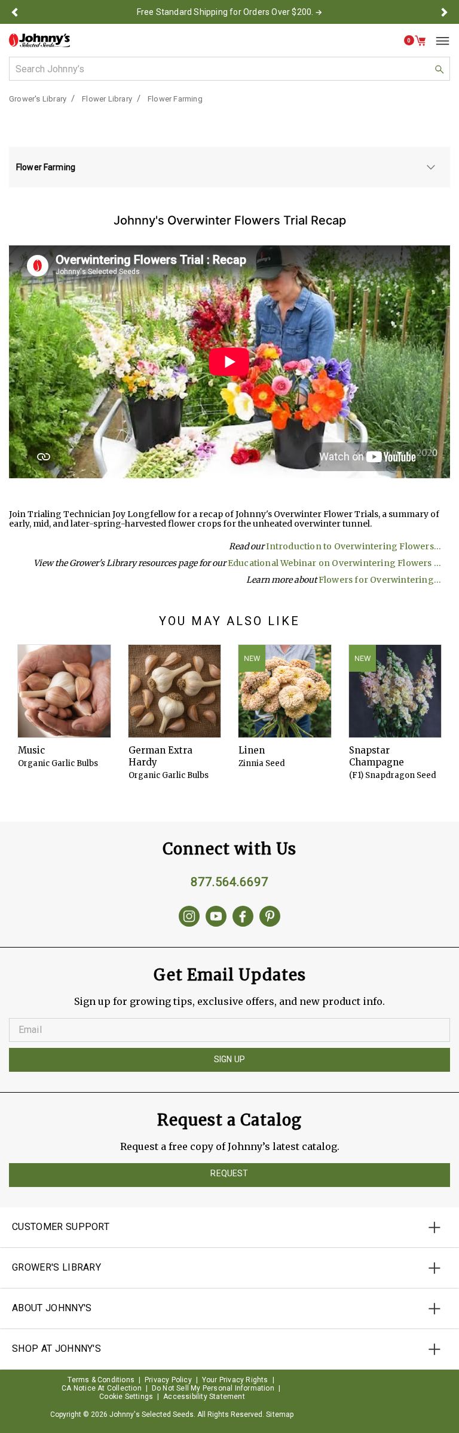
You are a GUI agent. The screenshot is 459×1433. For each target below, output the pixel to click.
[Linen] (284, 691)
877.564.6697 (229, 882)
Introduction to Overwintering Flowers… (353, 546)
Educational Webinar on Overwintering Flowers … (334, 563)
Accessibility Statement (204, 1396)
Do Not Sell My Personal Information (213, 1388)
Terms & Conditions (101, 1380)
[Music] (64, 691)
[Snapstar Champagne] (395, 691)
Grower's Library (37, 98)
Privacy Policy (168, 1380)
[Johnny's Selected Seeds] (39, 40)
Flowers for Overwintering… (380, 579)
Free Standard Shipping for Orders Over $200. (225, 12)
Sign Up (229, 1059)
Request (229, 1173)
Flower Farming (175, 98)
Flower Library (107, 98)
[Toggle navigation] (438, 40)
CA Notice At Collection (102, 1388)
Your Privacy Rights (235, 1380)
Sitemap (279, 1414)
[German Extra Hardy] (174, 691)
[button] (14, 12)
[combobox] (229, 69)
